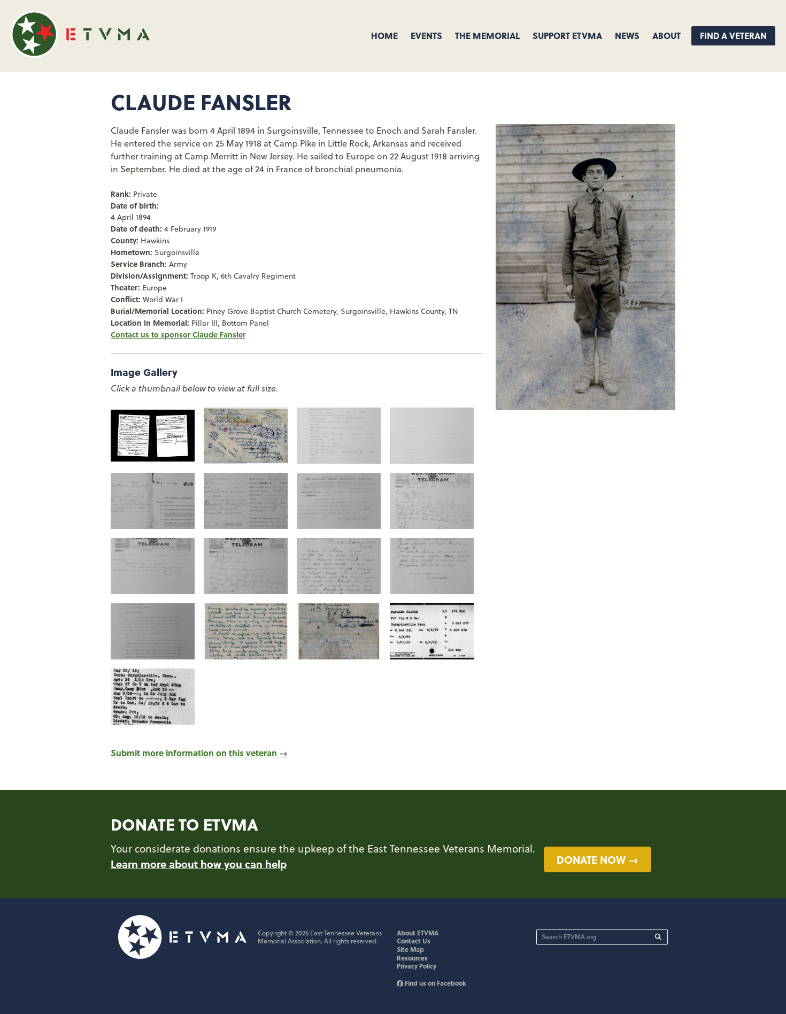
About (666, 35)
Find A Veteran (733, 35)
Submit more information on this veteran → (199, 753)
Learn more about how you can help (199, 863)
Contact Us (413, 941)
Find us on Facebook (434, 983)
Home (384, 35)
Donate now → (597, 859)
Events (426, 35)
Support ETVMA (567, 35)
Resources (412, 958)
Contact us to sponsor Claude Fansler (178, 334)
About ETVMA (417, 933)
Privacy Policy (416, 966)
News (627, 35)
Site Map (410, 949)
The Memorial (487, 35)
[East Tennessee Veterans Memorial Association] (80, 54)
